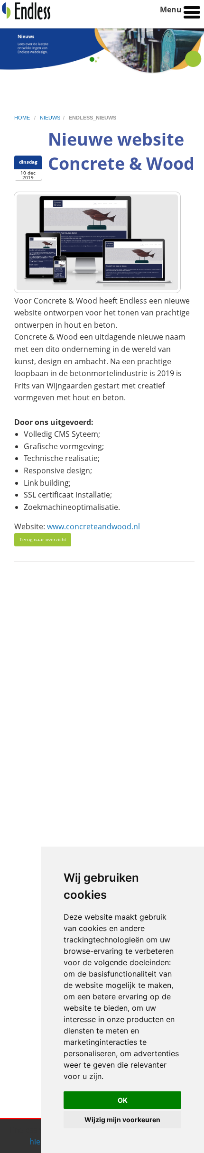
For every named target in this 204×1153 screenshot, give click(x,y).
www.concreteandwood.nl (93, 526)
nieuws (50, 117)
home (22, 117)
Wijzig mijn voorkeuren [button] (122, 1120)
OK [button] (123, 1100)
